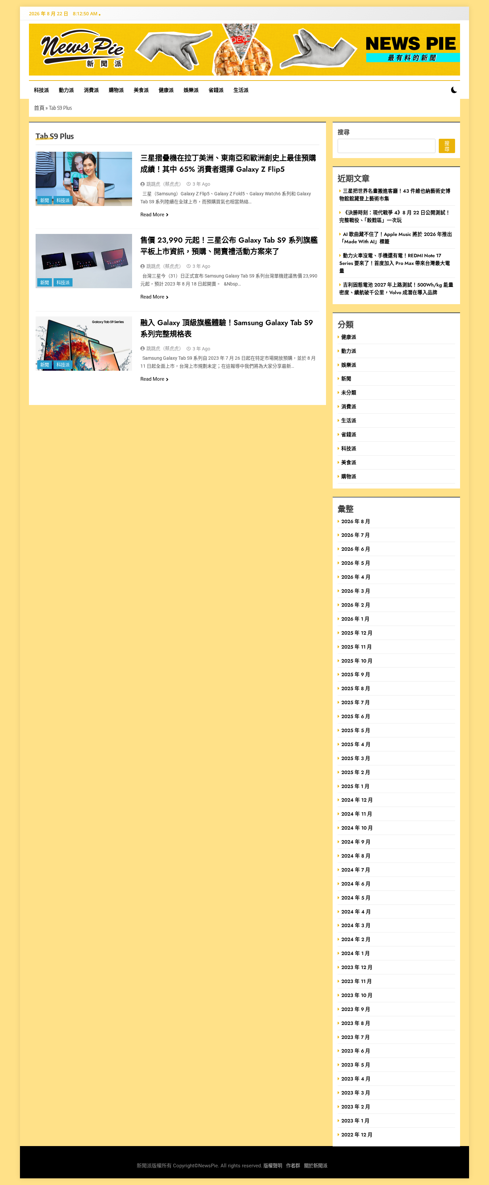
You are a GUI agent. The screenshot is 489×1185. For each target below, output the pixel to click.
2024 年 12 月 (357, 799)
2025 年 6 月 (355, 716)
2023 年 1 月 (355, 1120)
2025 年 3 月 (355, 758)
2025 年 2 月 (355, 772)
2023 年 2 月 (355, 1106)
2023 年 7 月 (355, 1037)
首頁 (39, 107)
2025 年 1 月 (355, 786)
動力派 (66, 90)
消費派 (91, 90)
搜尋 (344, 132)
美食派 (141, 90)
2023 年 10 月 (357, 995)
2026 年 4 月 (356, 576)
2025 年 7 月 (355, 702)
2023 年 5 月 (355, 1064)
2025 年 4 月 (356, 744)
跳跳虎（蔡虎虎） (165, 184)
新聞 (44, 200)
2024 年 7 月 (355, 869)
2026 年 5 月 (355, 562)
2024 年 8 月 (356, 855)
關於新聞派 (315, 1166)
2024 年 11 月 (356, 813)
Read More (152, 215)
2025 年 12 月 (357, 632)
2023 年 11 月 (356, 981)
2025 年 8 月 (355, 688)
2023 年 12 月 (357, 967)
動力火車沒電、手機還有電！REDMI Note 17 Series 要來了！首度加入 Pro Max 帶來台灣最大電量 (394, 263)
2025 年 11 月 (356, 646)
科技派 (41, 90)
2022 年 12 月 (357, 1134)
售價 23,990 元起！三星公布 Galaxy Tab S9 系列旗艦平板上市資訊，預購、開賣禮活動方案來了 (229, 246)
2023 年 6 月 (355, 1050)
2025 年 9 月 (355, 674)
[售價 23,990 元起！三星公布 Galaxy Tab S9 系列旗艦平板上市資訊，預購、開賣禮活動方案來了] (84, 261)
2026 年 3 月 (355, 590)
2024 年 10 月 (357, 827)
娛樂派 (191, 90)
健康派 (166, 90)
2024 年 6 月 (356, 883)
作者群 (293, 1166)
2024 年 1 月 (355, 953)
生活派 (241, 90)
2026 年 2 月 (355, 604)
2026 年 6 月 (355, 548)
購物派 (116, 90)
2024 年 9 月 (356, 841)
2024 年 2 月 (356, 939)
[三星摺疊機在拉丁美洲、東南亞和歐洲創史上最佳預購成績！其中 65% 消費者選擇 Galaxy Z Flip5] (84, 179)
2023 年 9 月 (355, 1009)
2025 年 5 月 (355, 730)
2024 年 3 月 (356, 925)
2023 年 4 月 (356, 1078)
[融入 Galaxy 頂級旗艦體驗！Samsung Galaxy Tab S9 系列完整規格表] (84, 343)
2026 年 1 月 (355, 618)
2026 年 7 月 (355, 534)
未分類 (348, 392)
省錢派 (216, 90)
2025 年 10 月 (357, 660)
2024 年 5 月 (356, 897)
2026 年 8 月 (355, 521)
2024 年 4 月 (356, 911)
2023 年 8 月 (355, 1023)
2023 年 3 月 (355, 1092)
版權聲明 (272, 1166)
